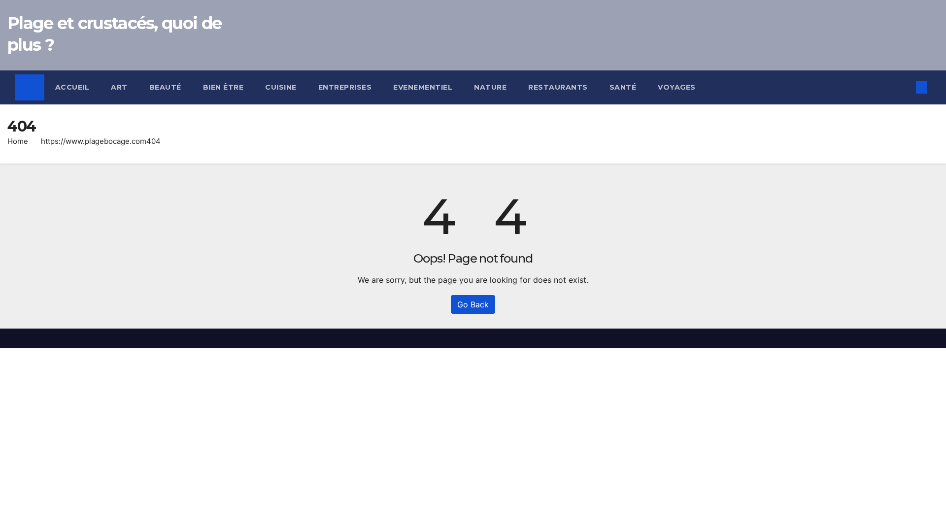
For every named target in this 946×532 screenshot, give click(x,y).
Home (17, 141)
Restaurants (558, 87)
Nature (490, 87)
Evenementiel (422, 87)
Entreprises (345, 87)
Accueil (72, 87)
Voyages (677, 87)
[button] (905, 87)
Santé (623, 87)
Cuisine (281, 87)
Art (119, 87)
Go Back (473, 304)
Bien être (223, 87)
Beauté (165, 87)
